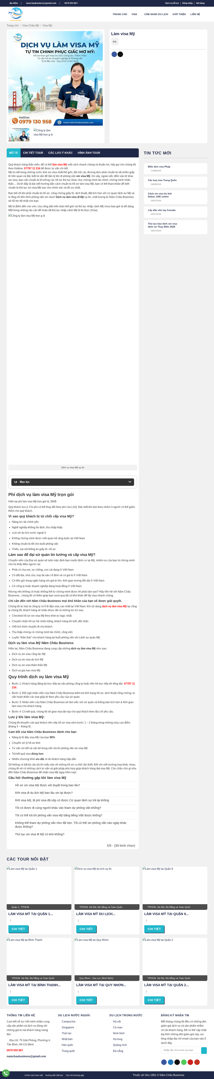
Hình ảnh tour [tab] (89, 152)
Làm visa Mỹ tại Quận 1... (30, 914)
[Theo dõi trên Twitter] (170, 1062)
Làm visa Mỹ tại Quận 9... (166, 914)
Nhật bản (67, 1039)
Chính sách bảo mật (34, 1075)
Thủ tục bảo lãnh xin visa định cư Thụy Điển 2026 (162, 225)
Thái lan (66, 1033)
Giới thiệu (179, 14)
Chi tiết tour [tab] (33, 152)
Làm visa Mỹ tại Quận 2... (166, 985)
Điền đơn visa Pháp (159, 166)
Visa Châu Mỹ (30, 25)
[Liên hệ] (6, 1073)
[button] (187, 3)
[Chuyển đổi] (11, 786)
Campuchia (68, 1021)
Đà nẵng (118, 1051)
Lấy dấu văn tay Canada (162, 210)
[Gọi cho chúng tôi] (184, 1062)
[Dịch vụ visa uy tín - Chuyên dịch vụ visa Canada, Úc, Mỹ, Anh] (18, 14)
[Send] (204, 1050)
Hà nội (117, 1021)
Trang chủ (120, 14)
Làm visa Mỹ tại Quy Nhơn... (101, 985)
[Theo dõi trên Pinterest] (190, 1062)
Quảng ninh (120, 1045)
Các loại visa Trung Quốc (162, 180)
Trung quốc (68, 1051)
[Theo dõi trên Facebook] (164, 1062)
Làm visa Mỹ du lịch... (95, 914)
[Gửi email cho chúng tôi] (177, 1062)
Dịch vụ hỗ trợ (172, 3)
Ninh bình (119, 1033)
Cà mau (117, 1027)
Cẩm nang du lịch (156, 14)
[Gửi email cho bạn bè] (120, 54)
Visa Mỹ (47, 25)
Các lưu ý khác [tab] (60, 152)
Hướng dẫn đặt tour (54, 1075)
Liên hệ (195, 14)
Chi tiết (18, 929)
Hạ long (117, 1039)
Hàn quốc (67, 1045)
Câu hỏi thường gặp (75, 1075)
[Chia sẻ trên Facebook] (114, 54)
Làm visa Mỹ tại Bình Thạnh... (34, 985)
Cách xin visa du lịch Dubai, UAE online (160, 195)
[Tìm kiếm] (205, 14)
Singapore (68, 1027)
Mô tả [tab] (13, 152)
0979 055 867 (15, 1050)
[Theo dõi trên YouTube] (197, 1062)
